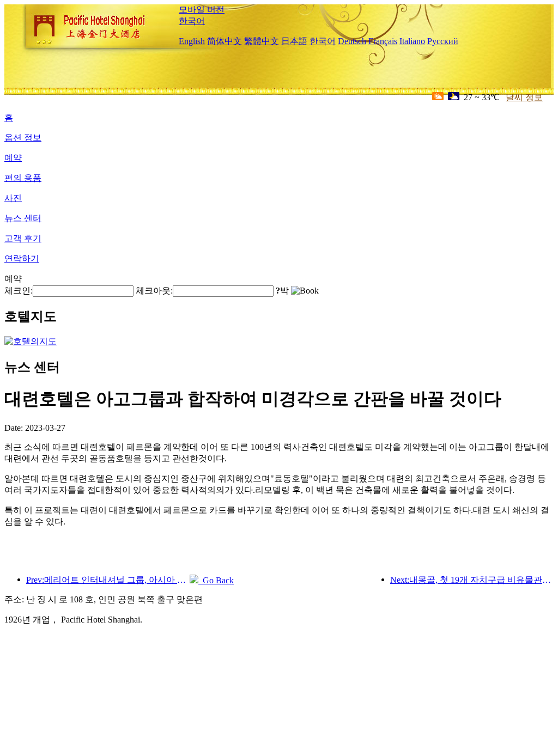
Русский (442, 41)
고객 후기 (22, 238)
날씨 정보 (524, 97)
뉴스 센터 (22, 218)
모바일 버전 (202, 9)
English (192, 41)
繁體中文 (261, 41)
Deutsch (352, 41)
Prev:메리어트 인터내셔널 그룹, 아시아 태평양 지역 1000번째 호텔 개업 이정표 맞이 (108, 579)
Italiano (412, 41)
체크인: (18, 290)
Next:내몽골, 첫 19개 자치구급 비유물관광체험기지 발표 (472, 579)
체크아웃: (154, 290)
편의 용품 (22, 177)
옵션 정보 (22, 137)
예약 (13, 157)
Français (382, 41)
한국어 (192, 21)
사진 (13, 198)
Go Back (216, 580)
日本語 (294, 41)
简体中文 (224, 41)
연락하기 (21, 258)
